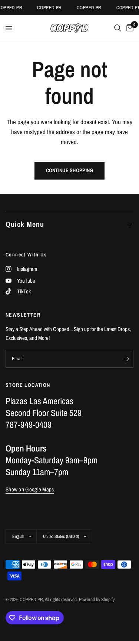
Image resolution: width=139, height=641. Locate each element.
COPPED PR (48, 7)
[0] (128, 28)
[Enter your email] (126, 359)
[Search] (118, 28)
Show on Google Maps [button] (30, 489)
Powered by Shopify (97, 599)
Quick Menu (25, 224)
